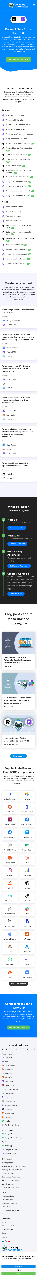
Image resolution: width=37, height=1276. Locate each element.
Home (4, 1222)
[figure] (3, 115)
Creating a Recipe (8, 1173)
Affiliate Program (8, 1229)
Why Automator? (8, 1226)
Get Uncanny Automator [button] (19, 566)
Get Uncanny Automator (18, 59)
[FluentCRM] (23, 19)
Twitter (6, 1241)
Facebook (3, 1241)
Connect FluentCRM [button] (17, 544)
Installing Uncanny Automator (12, 1170)
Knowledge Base (8, 1196)
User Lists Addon (8, 1184)
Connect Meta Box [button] (17, 528)
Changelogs (6, 1207)
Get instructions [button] (16, 594)
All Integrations (7, 1163)
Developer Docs (7, 1200)
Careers (4, 1233)
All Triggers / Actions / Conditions (14, 1166)
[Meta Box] (13, 19)
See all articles (18, 756)
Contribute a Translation (10, 1210)
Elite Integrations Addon (10, 1188)
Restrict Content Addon (10, 1180)
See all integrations (18, 984)
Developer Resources (9, 1203)
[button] (34, 5)
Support (5, 1214)
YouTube (9, 1241)
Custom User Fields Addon (11, 1177)
